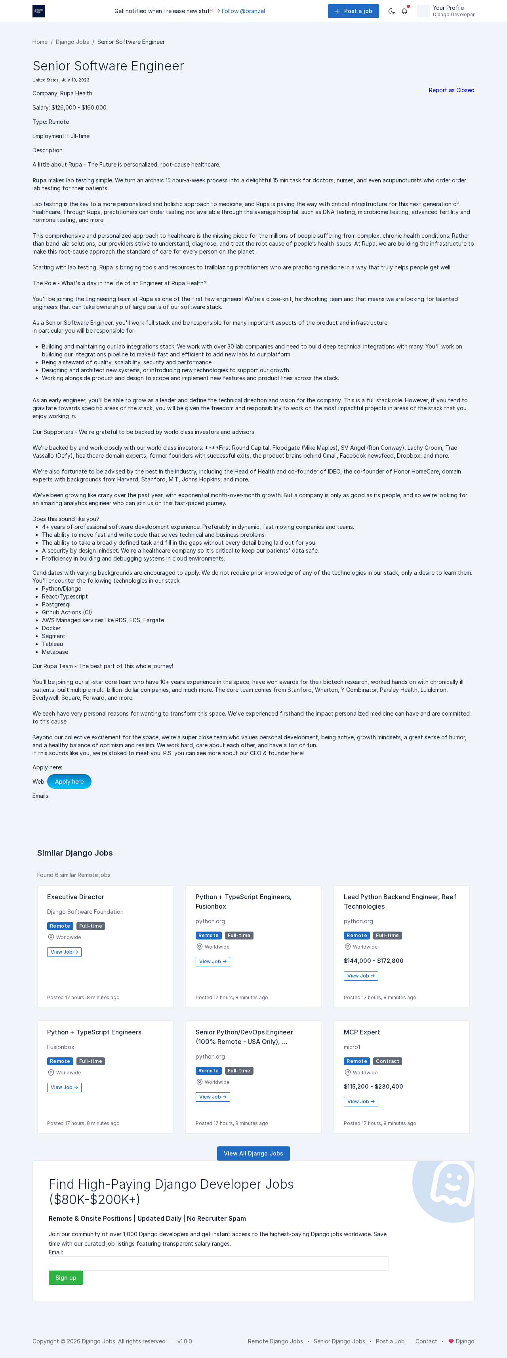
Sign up (65, 1277)
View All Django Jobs (253, 1153)
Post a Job (390, 1341)
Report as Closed (452, 90)
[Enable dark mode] (391, 11)
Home (40, 41)
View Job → (64, 952)
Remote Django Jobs (275, 1341)
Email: (56, 1252)
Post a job (358, 11)
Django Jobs (72, 41)
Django (464, 1341)
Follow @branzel (243, 11)
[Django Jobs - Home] (38, 11)
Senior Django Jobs (339, 1341)
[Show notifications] (404, 11)
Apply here (69, 781)
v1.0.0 (184, 1341)
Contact (426, 1341)
